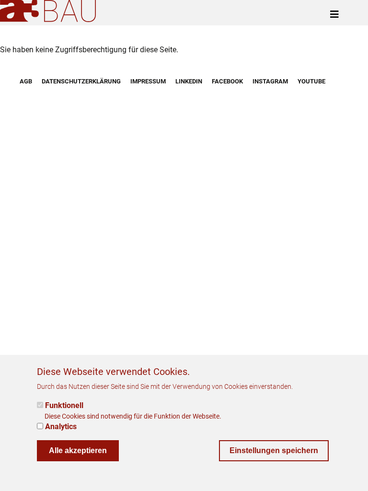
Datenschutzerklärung (81, 81)
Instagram (270, 81)
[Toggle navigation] (334, 14)
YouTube (311, 81)
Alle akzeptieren (78, 450)
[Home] (50, 11)
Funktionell (64, 405)
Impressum (148, 81)
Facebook (227, 81)
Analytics (61, 426)
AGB (26, 81)
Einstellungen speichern (274, 450)
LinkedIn (188, 81)
